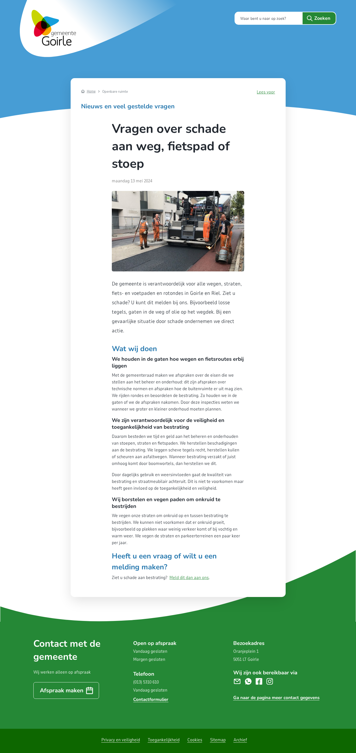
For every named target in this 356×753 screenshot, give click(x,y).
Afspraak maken (61, 690)
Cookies (194, 740)
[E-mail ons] (239, 681)
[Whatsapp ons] (250, 681)
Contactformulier (150, 699)
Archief (240, 740)
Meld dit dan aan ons (189, 578)
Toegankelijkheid (164, 740)
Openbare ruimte (115, 91)
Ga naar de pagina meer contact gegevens (276, 698)
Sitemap (218, 740)
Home (91, 91)
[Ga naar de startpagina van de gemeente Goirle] (103, 28)
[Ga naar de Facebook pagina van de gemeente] (261, 681)
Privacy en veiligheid (120, 740)
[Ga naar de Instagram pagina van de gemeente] (271, 681)
